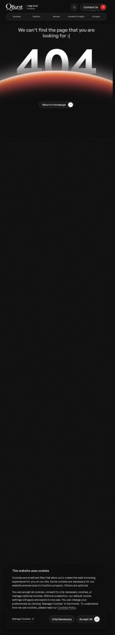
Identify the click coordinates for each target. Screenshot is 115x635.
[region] (56, 592)
